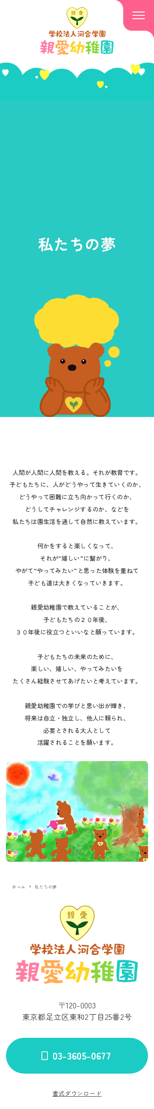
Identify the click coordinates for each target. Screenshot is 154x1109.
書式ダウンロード (77, 1093)
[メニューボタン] (138, 15)
